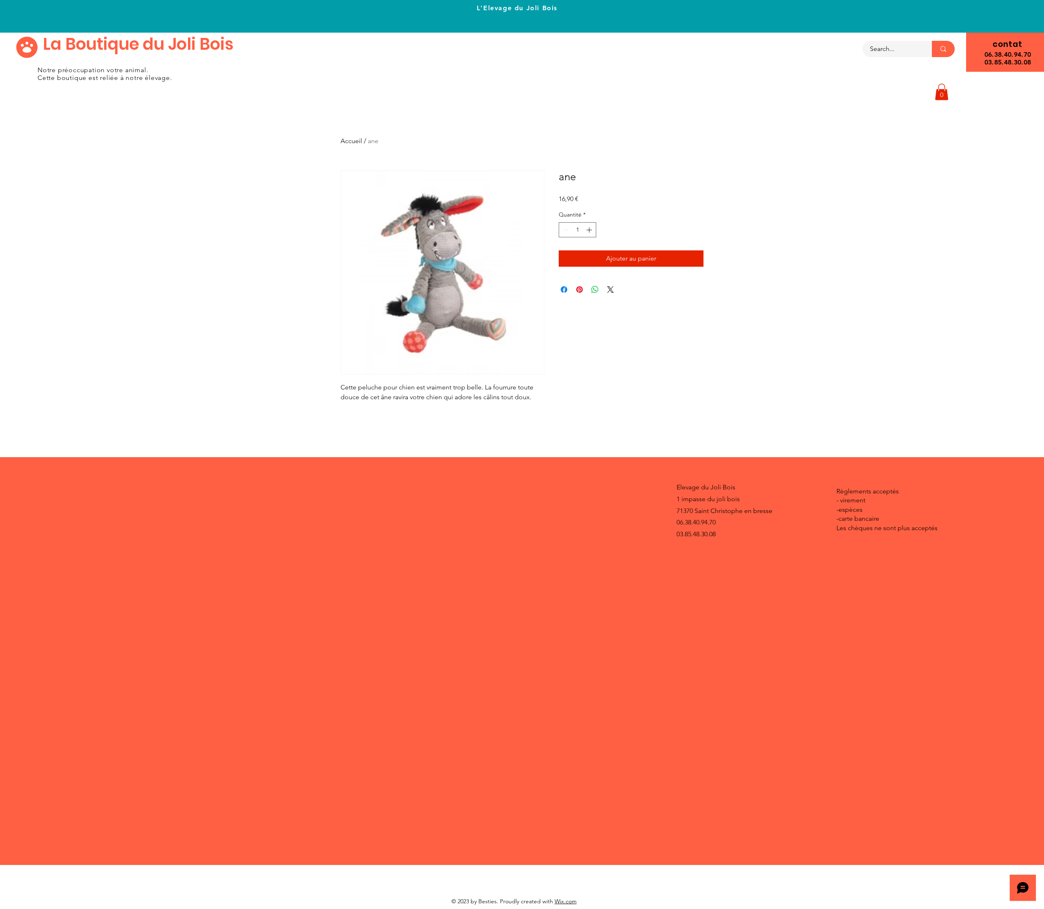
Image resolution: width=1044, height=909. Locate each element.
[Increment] (590, 230)
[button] (942, 92)
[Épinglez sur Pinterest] (579, 289)
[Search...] (943, 49)
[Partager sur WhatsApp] (595, 289)
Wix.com (566, 901)
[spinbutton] (577, 230)
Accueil (351, 141)
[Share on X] (610, 289)
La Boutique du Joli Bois (138, 44)
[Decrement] (565, 230)
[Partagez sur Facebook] (564, 289)
